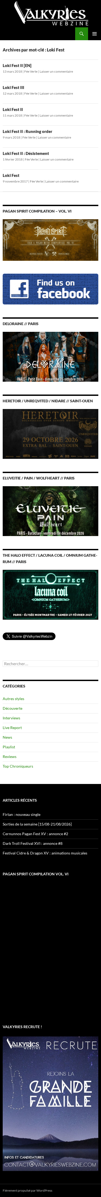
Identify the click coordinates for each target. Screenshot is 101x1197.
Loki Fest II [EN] (17, 65)
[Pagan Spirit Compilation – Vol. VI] (50, 239)
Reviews (9, 756)
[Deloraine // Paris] (50, 356)
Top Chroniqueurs (18, 766)
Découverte (12, 708)
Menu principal (94, 33)
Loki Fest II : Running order (27, 131)
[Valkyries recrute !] (50, 1103)
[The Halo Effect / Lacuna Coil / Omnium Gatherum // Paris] (50, 594)
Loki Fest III (13, 87)
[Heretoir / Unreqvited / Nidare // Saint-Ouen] (50, 433)
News (7, 737)
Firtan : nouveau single (21, 814)
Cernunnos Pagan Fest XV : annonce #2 (35, 833)
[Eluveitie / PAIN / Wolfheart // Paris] (50, 510)
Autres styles (13, 698)
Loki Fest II (13, 109)
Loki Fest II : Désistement (26, 153)
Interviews (11, 718)
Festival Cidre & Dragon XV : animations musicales (45, 853)
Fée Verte (30, 71)
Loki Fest (11, 175)
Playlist (9, 747)
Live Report (12, 727)
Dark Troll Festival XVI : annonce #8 (32, 843)
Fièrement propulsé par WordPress (27, 1190)
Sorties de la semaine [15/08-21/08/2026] (37, 824)
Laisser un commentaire (56, 71)
